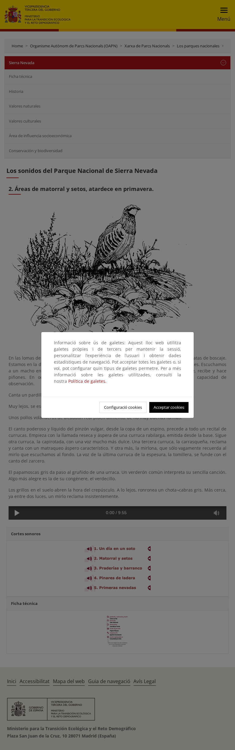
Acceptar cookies (169, 407)
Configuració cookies (123, 407)
